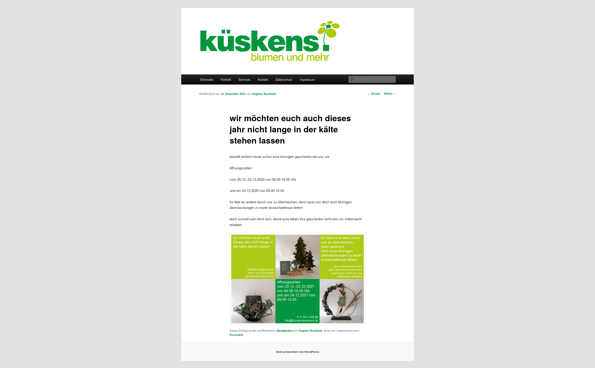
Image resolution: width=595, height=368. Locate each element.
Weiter (390, 93)
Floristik (226, 79)
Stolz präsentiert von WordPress (297, 352)
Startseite (206, 79)
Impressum (307, 79)
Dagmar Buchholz (264, 94)
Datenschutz (283, 79)
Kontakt (263, 79)
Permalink (236, 335)
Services (244, 79)
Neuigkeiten (285, 330)
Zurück (374, 93)
